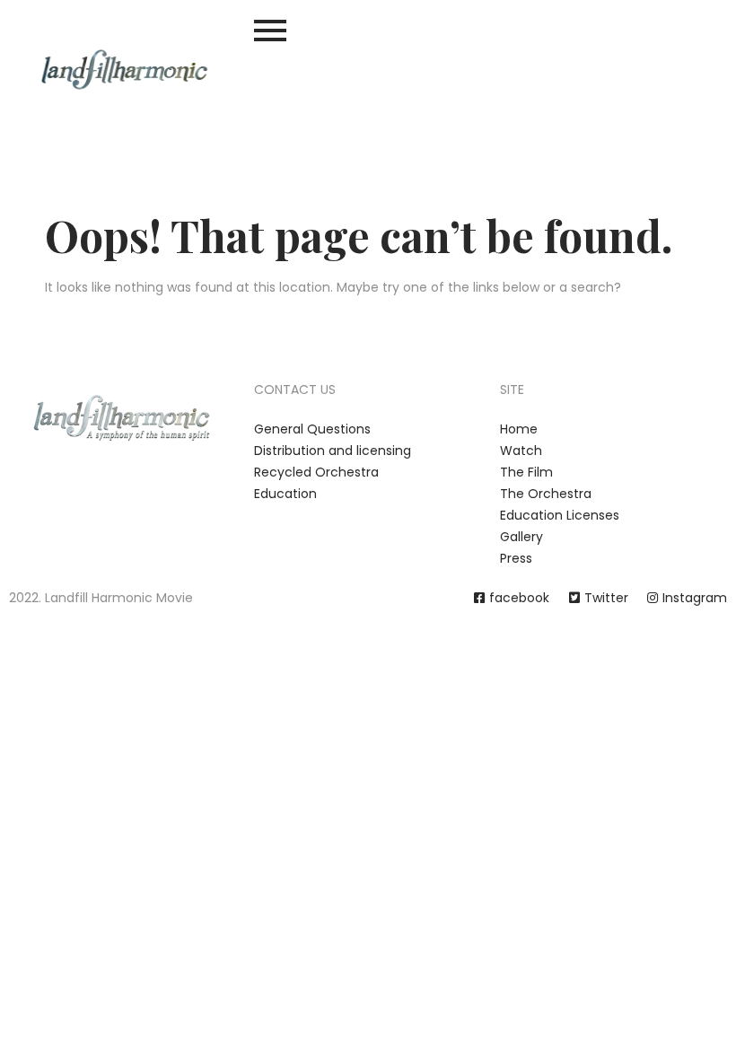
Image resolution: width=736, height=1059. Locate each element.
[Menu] (367, 30)
